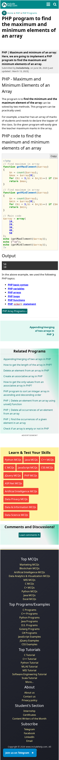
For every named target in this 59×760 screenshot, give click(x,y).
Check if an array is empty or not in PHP (26, 428)
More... (29, 682)
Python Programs (29, 617)
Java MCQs (31, 459)
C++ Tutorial (29, 659)
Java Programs (29, 621)
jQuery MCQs (13, 475)
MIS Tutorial (29, 670)
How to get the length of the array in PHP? (27, 364)
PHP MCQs (30, 475)
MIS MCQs (29, 580)
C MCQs (9, 467)
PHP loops (14, 296)
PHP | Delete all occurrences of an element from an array (28, 411)
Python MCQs (13, 459)
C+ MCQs (29, 587)
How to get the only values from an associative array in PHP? (23, 383)
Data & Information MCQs (20, 507)
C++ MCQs (47, 459)
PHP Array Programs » (15, 311)
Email (29, 741)
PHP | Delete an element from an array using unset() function (29, 402)
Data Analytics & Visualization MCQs (29, 576)
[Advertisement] (26, 43)
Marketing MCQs (29, 564)
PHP (18, 13)
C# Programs (29, 633)
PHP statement (22, 304)
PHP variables (16, 288)
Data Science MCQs (16, 515)
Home (10, 13)
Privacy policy (29, 700)
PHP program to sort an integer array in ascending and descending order (26, 393)
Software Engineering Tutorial (29, 674)
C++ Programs (29, 613)
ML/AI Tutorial (29, 666)
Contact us (29, 696)
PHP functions (16, 300)
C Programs (29, 610)
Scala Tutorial (29, 678)
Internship (29, 711)
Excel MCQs (29, 599)
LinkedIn (29, 737)
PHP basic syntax (18, 284)
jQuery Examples (29, 640)
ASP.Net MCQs (13, 483)
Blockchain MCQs (29, 568)
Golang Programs (29, 629)
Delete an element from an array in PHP (26, 370)
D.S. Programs (29, 625)
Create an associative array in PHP (23, 376)
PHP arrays (14, 292)
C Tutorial (29, 655)
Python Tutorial (29, 662)
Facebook (29, 733)
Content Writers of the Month (29, 718)
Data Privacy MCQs (16, 499)
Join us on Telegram (17, 752)
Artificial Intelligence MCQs (21, 491)
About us (29, 692)
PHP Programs (30, 13)
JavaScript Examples (29, 636)
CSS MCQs (47, 467)
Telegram (29, 729)
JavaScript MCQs (27, 467)
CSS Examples (29, 644)
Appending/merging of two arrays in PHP (42, 331)
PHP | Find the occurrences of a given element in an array (25, 421)
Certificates (29, 715)
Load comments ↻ (29, 535)
